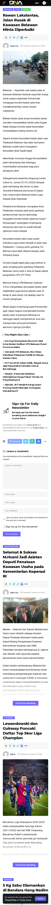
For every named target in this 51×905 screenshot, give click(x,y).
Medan (26, 9)
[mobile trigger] (5, 3)
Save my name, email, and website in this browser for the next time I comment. (27, 519)
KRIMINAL (8, 879)
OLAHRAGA (8, 718)
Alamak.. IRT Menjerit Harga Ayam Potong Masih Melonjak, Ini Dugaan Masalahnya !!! (22, 387)
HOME (17, 9)
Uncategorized (11, 546)
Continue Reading (26, 703)
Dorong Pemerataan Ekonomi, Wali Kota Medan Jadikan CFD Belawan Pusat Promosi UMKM (24, 344)
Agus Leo (14, 46)
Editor (13, 754)
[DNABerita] (16, 3)
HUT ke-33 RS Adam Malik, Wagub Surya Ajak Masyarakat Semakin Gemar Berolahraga (25, 366)
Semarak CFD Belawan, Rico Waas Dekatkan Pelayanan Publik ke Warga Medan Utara (23, 354)
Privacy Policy (10, 900)
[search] (32, 3)
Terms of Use (25, 900)
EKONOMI (8, 9)
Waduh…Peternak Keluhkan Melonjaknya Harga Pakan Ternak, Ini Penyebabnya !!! (23, 376)
